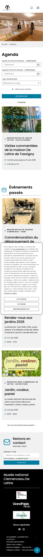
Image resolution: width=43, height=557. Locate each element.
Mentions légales (13, 547)
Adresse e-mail (10, 452)
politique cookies (10, 293)
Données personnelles (15, 542)
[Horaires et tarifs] (31, 7)
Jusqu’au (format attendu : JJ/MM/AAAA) (18, 70)
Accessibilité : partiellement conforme (17, 538)
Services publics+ (29, 550)
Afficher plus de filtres (23, 89)
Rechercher (21, 96)
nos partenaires (19, 249)
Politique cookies (13, 550)
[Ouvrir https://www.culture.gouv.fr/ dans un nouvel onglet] (21, 495)
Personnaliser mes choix (21, 309)
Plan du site (26, 547)
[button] (38, 8)
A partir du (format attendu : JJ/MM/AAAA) (19, 61)
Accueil (4, 44)
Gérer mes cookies (13, 544)
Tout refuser (21, 304)
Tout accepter (21, 299)
